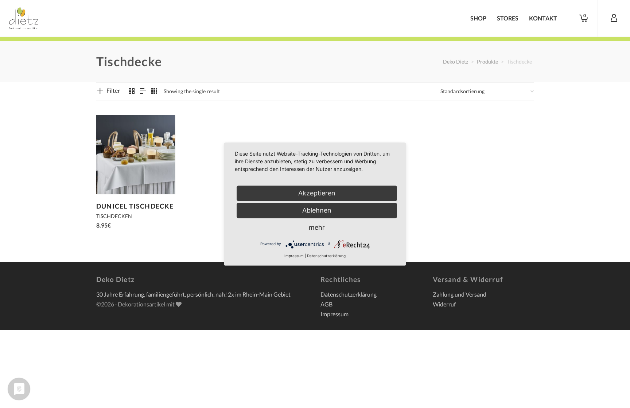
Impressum (334, 313)
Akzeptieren (316, 193)
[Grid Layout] (154, 91)
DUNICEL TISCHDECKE (135, 206)
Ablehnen (316, 210)
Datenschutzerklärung (348, 294)
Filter (113, 90)
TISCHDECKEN (114, 216)
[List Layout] (143, 91)
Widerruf (444, 304)
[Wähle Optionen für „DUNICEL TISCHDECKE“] (113, 177)
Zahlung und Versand (459, 294)
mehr (317, 227)
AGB (326, 304)
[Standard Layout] (131, 91)
